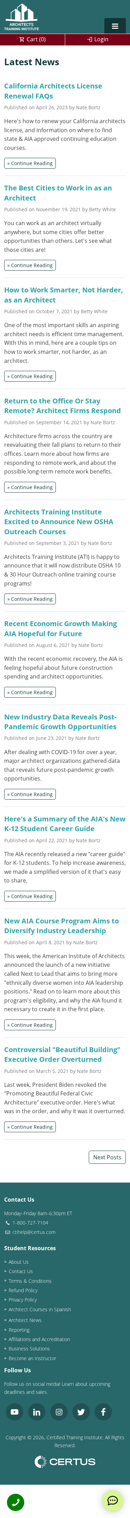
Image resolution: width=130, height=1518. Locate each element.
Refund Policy (23, 1290)
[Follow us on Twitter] (81, 1412)
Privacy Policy (23, 1299)
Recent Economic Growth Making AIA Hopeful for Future (60, 628)
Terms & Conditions (30, 1281)
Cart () (36, 39)
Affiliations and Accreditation (39, 1339)
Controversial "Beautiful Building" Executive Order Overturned (62, 1054)
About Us (19, 1262)
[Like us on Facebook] (103, 1412)
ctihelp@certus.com (33, 1232)
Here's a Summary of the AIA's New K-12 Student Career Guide (64, 823)
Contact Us (21, 1271)
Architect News (25, 1320)
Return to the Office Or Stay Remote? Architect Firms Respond (62, 405)
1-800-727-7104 (29, 1222)
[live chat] (112, 1500)
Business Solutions (29, 1348)
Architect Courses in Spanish (40, 1309)
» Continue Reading (30, 163)
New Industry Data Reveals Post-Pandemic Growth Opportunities (60, 721)
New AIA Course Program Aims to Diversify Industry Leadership (61, 925)
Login (101, 39)
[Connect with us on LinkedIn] (36, 1412)
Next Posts (107, 1157)
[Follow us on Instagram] (59, 1412)
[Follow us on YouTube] (14, 1412)
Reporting (19, 1330)
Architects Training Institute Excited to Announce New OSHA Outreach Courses (58, 521)
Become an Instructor (32, 1358)
